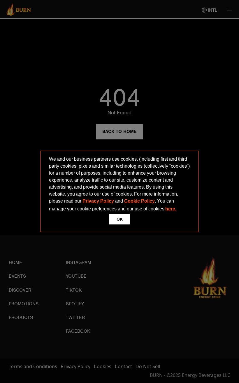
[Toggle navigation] (227, 9)
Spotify (75, 304)
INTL (212, 10)
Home (15, 262)
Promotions (23, 304)
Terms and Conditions (33, 366)
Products (21, 317)
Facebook (78, 331)
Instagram (78, 262)
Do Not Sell (148, 366)
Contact (123, 366)
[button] (179, 209)
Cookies (102, 366)
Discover (20, 290)
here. (170, 208)
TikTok (74, 290)
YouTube (76, 276)
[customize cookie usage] (183, 210)
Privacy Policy (98, 200)
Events (17, 276)
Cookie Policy (139, 200)
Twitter (75, 317)
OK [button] (120, 219)
